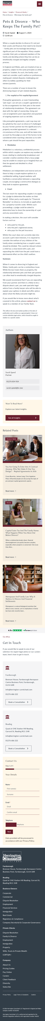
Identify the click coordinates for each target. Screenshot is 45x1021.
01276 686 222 (12, 694)
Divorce (9, 503)
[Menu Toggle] (39, 4)
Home (5, 12)
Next (9, 832)
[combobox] (11, 825)
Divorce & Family (21, 12)
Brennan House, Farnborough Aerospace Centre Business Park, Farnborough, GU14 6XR (22, 682)
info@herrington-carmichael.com (19, 689)
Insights (11, 12)
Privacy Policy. (28, 841)
